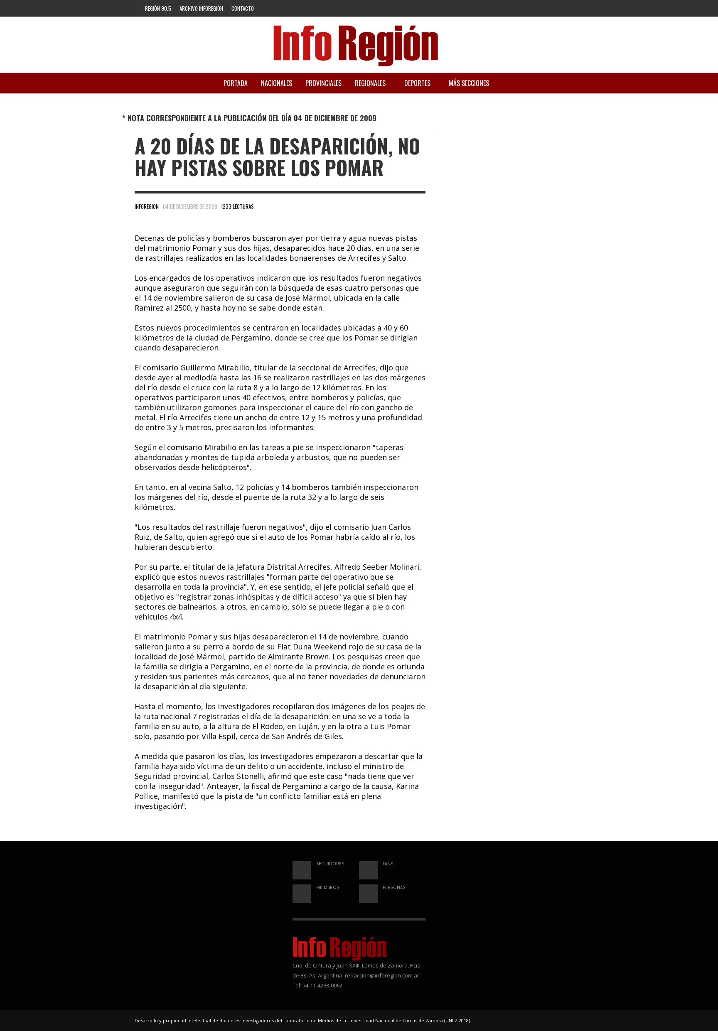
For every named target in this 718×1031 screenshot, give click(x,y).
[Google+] (543, 8)
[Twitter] (557, 8)
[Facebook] (529, 8)
